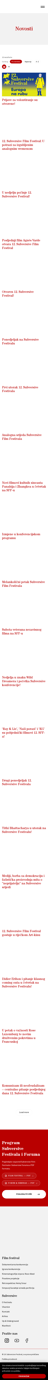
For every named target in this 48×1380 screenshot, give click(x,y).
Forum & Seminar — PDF (21, 1183)
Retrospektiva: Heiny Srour (14, 1283)
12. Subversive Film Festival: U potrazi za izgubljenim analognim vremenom (23, 145)
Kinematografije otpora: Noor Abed (18, 1273)
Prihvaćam (24, 1376)
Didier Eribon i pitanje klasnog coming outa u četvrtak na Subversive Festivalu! (23, 983)
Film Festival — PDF (19, 1175)
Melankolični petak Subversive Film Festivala (23, 584)
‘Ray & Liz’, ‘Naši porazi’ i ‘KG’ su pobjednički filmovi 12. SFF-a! (23, 733)
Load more (24, 1112)
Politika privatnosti (9, 1359)
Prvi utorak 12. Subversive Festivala (20, 389)
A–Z (37, 61)
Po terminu (16, 61)
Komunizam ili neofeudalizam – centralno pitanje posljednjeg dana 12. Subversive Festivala (23, 1090)
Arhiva (5, 1316)
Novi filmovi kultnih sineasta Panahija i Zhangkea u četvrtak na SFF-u (24, 487)
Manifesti (6, 1325)
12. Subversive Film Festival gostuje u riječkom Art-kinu (21, 933)
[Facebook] (27, 1342)
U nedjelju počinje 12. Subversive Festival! (17, 195)
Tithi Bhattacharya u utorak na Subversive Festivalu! (24, 830)
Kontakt (6, 1311)
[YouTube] (17, 1342)
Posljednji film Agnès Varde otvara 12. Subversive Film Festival (21, 244)
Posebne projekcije (10, 1278)
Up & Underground (10, 1321)
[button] (42, 6)
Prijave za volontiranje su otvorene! (20, 102)
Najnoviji (28, 61)
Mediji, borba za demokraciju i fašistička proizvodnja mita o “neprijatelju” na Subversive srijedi (23, 882)
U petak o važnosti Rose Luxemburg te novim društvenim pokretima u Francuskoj (19, 1036)
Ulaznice (6, 1307)
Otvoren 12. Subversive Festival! (18, 294)
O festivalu (7, 1302)
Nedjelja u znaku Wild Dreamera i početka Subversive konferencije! (23, 681)
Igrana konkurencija (11, 1269)
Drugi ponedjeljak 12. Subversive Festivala (17, 782)
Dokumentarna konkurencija (15, 1264)
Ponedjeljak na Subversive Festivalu (20, 342)
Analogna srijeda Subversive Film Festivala (22, 437)
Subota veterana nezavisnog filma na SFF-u (21, 632)
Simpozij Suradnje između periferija (18, 1288)
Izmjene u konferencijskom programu (21, 536)
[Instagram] (7, 1342)
